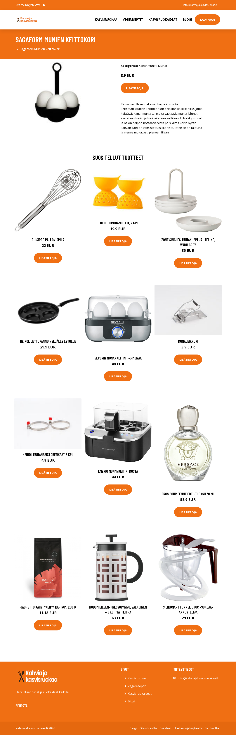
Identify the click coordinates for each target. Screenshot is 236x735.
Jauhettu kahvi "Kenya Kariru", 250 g (48, 607)
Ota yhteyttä (148, 728)
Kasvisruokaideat (163, 19)
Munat (162, 66)
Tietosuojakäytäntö (188, 728)
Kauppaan (207, 19)
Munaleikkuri (188, 341)
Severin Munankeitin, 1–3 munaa (118, 358)
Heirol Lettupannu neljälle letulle (48, 341)
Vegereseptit (133, 19)
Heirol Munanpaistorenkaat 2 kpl (48, 454)
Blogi (187, 19)
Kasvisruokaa (106, 19)
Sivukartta (212, 728)
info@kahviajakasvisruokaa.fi (200, 5)
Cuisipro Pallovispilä (48, 239)
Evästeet (165, 728)
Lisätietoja (134, 88)
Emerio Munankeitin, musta (118, 471)
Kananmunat (148, 66)
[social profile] (44, 4)
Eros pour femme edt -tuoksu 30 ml (188, 493)
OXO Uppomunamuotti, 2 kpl (118, 223)
